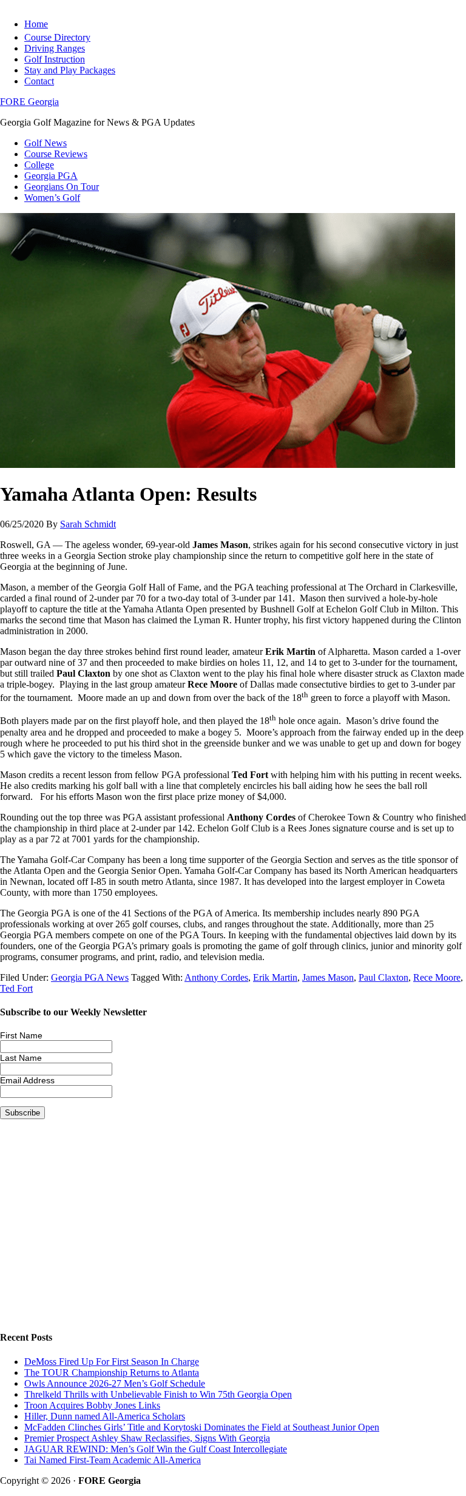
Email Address (27, 1080)
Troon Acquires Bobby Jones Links (92, 1405)
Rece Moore (437, 977)
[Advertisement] (233, 1234)
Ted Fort (16, 988)
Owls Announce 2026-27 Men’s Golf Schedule (114, 1383)
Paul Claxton (383, 977)
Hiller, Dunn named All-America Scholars (104, 1416)
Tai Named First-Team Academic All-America (112, 1460)
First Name (21, 1035)
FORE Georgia (29, 101)
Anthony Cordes (216, 977)
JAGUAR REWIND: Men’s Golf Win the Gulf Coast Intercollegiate (155, 1449)
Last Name (21, 1058)
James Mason (328, 977)
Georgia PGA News (90, 977)
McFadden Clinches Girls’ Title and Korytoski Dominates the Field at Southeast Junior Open (201, 1427)
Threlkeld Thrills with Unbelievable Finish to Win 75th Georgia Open (158, 1394)
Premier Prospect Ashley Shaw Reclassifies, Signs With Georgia (147, 1438)
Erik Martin (275, 977)
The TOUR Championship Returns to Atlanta (111, 1372)
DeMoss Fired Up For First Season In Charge (111, 1361)
